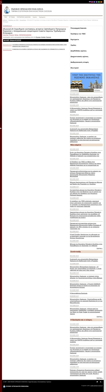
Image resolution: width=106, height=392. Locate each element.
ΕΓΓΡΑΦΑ (12, 17)
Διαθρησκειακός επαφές (80, 62)
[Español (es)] (101, 2)
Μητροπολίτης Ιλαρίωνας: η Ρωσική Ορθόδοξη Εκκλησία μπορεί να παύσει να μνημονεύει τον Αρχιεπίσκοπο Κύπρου (85, 285)
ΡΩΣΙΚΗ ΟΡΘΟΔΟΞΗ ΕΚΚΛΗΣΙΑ (31, 10)
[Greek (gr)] (94, 2)
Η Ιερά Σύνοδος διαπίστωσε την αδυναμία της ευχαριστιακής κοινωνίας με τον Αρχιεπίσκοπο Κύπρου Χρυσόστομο (85, 236)
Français (48, 37)
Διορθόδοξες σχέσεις (78, 51)
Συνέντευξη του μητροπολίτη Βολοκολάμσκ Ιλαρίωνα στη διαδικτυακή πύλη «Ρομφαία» (84, 129)
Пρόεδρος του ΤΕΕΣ (13, 20)
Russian (38, 37)
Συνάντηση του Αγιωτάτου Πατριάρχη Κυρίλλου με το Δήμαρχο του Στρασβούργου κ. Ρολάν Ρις (38, 49)
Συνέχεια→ (100, 248)
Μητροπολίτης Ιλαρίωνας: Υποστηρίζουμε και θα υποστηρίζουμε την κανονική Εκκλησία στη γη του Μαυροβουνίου (86, 300)
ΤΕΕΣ (5, 17)
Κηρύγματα (42, 17)
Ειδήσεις (5, 20)
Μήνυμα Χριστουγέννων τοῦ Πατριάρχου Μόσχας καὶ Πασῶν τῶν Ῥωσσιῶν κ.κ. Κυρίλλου (86, 183)
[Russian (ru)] (90, 2)
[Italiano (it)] (99, 2)
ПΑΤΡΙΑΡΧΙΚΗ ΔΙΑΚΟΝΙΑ (24, 17)
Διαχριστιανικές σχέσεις (79, 56)
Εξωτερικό (11, 34)
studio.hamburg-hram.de (96, 385)
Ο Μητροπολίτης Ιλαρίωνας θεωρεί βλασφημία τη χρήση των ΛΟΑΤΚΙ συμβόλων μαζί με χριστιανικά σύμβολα (86, 110)
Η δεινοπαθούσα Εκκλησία (78, 293)
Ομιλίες (35, 17)
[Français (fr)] (97, 2)
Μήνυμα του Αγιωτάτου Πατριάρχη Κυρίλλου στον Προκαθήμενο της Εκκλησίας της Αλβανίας (86, 245)
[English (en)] (92, 2)
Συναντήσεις (23, 20)
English (43, 37)
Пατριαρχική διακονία (78, 28)
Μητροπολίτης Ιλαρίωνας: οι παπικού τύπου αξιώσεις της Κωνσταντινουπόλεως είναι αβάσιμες (86, 277)
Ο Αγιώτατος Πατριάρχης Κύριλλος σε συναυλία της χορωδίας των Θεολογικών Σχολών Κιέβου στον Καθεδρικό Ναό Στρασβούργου (39, 45)
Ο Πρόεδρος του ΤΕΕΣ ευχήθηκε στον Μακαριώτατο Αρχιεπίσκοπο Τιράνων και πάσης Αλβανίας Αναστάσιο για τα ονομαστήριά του (85, 163)
